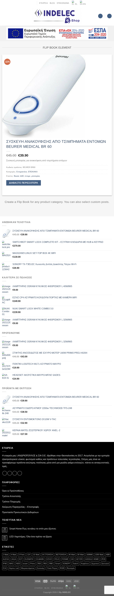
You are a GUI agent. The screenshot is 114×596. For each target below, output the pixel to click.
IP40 (5, 564)
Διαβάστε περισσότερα (23, 183)
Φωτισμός (71, 568)
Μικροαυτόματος (27, 568)
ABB (108, 555)
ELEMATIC (29, 559)
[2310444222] (34, 3)
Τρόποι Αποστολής (11, 496)
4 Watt (13, 555)
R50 (39, 564)
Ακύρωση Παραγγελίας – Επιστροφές (20, 507)
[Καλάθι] (109, 16)
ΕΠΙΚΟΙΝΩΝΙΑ (63, 3)
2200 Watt (99, 555)
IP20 (103, 559)
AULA (14, 559)
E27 (20, 559)
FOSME (65, 559)
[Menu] (3, 16)
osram (25, 564)
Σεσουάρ (40, 568)
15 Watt (36, 555)
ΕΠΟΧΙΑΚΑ (33, 172)
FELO (56, 559)
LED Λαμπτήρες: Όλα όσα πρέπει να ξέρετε (30, 536)
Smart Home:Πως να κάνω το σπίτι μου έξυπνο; (32, 528)
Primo (32, 564)
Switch (75, 564)
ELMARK (40, 559)
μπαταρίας (35, 176)
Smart (57, 564)
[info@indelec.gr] (29, 3)
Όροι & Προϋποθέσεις (13, 491)
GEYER (79, 559)
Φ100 (62, 568)
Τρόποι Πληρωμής (11, 501)
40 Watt (72, 555)
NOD (18, 564)
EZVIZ (49, 559)
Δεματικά (95, 564)
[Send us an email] (14, 473)
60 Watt (81, 555)
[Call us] (19, 473)
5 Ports (22, 555)
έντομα (27, 176)
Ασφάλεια (85, 564)
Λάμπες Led (13, 568)
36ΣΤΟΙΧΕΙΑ (61, 555)
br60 (22, 176)
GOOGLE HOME (92, 559)
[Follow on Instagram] (9, 473)
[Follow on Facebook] (4, 473)
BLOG (52, 3)
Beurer (16, 176)
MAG (11, 564)
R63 (45, 564)
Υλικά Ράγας (52, 568)
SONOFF (66, 564)
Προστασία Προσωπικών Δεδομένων (20, 512)
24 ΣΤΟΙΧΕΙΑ (47, 555)
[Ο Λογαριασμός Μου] (100, 16)
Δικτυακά (105, 564)
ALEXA (6, 559)
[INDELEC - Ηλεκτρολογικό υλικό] (57, 16)
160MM (89, 555)
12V (28, 555)
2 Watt (5, 555)
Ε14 (4, 568)
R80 (51, 564)
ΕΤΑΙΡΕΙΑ (43, 3)
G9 (72, 559)
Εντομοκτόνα (21, 172)
